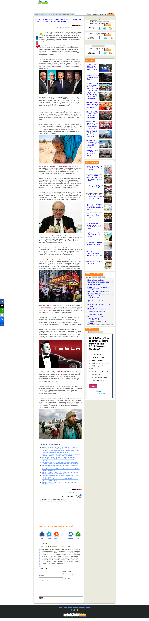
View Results (99, 391)
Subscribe (93, 21)
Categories (106, 21)
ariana (49, 546)
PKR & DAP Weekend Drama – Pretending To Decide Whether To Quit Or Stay (93, 125)
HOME (36, 14)
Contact (46, 14)
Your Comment (43, 581)
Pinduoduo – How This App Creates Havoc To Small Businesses (92, 105)
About (41, 14)
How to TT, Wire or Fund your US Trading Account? (98, 288)
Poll (87, 332)
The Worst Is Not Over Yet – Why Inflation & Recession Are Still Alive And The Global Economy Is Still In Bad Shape (61, 454)
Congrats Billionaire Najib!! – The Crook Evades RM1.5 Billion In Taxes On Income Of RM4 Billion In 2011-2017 (60, 473)
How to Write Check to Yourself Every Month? (94, 243)
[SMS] (2, 319)
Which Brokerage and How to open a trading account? (99, 283)
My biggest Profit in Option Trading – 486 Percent (93, 234)
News (103, 277)
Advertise (52, 14)
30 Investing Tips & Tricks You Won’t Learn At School (95, 215)
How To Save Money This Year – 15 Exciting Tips (95, 186)
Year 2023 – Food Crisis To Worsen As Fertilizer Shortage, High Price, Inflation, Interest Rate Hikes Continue (61, 451)
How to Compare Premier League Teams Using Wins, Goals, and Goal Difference (92, 87)
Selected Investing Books (96, 280)
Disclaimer (58, 14)
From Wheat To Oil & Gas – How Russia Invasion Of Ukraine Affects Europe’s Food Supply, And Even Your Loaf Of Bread (60, 462)
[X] (2, 306)
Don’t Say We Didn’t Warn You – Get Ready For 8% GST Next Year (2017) (94, 178)
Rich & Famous (59, 501)
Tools (99, 277)
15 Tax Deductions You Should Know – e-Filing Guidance (94, 167)
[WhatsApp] (2, 310)
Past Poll (91, 332)
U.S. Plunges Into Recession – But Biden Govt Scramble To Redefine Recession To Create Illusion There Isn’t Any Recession (59, 459)
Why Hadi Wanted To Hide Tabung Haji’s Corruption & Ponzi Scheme (93, 95)
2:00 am (68, 546)
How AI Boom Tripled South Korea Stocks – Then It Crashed (92, 67)
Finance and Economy (54, 499)
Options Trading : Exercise (96, 311)
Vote (93, 386)
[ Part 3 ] (96, 319)
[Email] (2, 315)
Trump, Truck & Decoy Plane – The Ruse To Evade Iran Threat (93, 133)
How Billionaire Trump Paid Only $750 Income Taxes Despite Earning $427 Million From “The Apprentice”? (60, 466)
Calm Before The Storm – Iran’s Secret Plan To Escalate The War (92, 114)
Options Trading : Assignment (97, 309)
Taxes (66, 501)
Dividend (95, 277)
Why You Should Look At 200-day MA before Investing (98, 292)
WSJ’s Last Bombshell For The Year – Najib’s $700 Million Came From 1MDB (95, 207)
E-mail (65, 574)
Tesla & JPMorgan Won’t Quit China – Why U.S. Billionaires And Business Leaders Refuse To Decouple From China (59, 448)
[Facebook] (2, 301)
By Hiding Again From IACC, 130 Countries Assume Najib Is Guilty (94, 253)
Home (60, 607)
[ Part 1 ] (107, 317)
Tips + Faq (88, 277)
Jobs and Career (49, 501)
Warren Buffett (98, 332)
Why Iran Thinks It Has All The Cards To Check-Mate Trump (93, 152)
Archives (99, 21)
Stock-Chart (66, 14)
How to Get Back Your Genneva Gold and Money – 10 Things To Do (95, 196)
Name (64, 571)
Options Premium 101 (95, 314)
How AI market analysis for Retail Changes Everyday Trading (93, 76)
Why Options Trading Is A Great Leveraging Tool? (98, 296)
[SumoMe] (2, 324)
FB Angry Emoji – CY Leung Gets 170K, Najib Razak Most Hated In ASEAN (94, 226)
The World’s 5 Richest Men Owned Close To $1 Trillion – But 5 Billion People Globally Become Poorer (58, 20)
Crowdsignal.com (100, 393)
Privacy (72, 14)
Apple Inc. (44, 499)
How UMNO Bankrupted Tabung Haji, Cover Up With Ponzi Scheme (93, 144)
